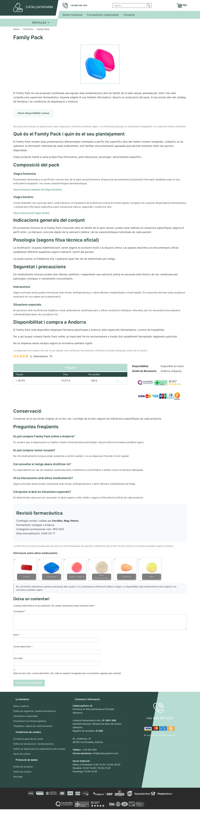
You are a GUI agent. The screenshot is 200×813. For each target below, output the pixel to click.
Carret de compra (21, 754)
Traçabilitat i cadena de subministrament (32, 726)
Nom (16, 634)
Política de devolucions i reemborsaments (33, 744)
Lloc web (17, 658)
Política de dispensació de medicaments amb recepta (39, 749)
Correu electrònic (22, 646)
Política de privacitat (23, 766)
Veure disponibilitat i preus (33, 113)
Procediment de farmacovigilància (29, 721)
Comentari (19, 611)
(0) (184, 5)
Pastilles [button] (39, 22)
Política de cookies (22, 771)
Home (16, 29)
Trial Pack (28, 29)
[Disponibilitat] (117, 380)
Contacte (129, 14)
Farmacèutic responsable (103, 14)
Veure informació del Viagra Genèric (31, 213)
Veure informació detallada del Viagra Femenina (37, 189)
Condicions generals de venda (28, 739)
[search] (148, 5)
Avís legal (17, 776)
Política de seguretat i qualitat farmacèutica (34, 711)
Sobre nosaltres (72, 14)
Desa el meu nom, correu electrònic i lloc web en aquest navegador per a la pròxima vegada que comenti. (67, 673)
